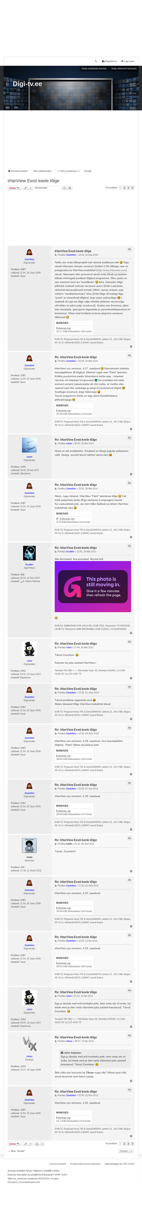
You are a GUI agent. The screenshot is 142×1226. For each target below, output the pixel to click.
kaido (29, 857)
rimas (29, 1056)
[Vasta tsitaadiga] (129, 249)
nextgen (55, 1178)
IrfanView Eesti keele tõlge (33, 180)
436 (22, 867)
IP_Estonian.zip (65, 519)
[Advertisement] (71, 26)
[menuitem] (13, 1182)
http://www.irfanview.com (111, 270)
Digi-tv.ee (27, 84)
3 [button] (128, 188)
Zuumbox (29, 259)
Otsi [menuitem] (16, 107)
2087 (23, 269)
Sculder (29, 564)
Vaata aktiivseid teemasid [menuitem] (124, 68)
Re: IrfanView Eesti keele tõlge (76, 357)
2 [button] (124, 188)
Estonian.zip (63, 328)
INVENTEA (43, 1178)
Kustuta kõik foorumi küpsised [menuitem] (85, 1164)
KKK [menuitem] (7, 107)
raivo (29, 661)
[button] (132, 188)
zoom (29, 457)
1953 (23, 671)
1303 (23, 1066)
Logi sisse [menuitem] (129, 61)
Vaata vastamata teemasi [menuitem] (94, 68)
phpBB (20, 1171)
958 (22, 574)
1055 (23, 467)
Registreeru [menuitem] (111, 61)
